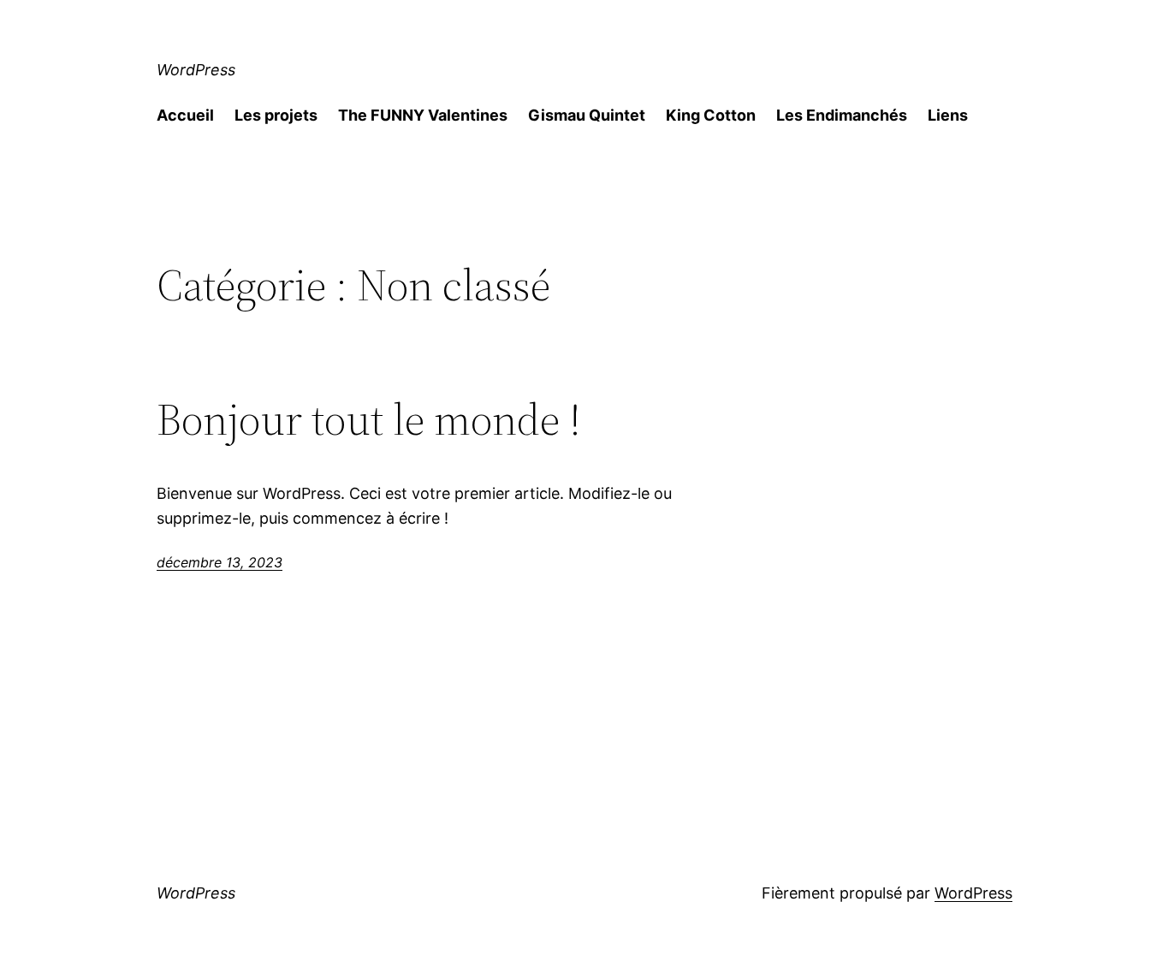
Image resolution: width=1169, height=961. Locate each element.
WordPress (196, 70)
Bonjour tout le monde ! (369, 419)
